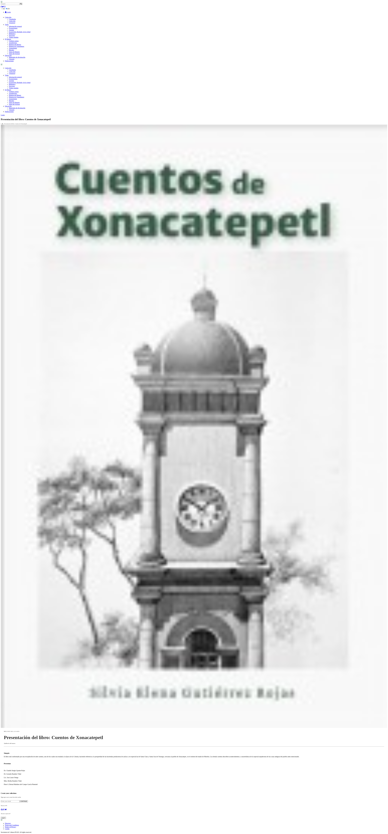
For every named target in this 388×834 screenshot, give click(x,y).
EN (8, 9)
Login (8, 12)
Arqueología (13, 48)
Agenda (11, 30)
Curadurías (12, 19)
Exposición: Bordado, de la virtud (19, 32)
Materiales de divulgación (17, 57)
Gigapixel (12, 23)
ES (4, 9)
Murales (11, 50)
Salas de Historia (14, 52)
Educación (8, 55)
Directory (8, 823)
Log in (3, 818)
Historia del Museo (15, 44)
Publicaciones (9, 61)
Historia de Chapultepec (16, 46)
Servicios (12, 35)
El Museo (8, 39)
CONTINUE (23, 801)
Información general (15, 26)
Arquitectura (13, 43)
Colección (8, 17)
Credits (7, 829)
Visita (6, 24)
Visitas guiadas (13, 37)
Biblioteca (12, 34)
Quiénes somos (14, 41)
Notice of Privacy (10, 827)
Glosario (11, 59)
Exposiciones (13, 28)
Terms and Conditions (12, 825)
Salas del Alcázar (14, 54)
